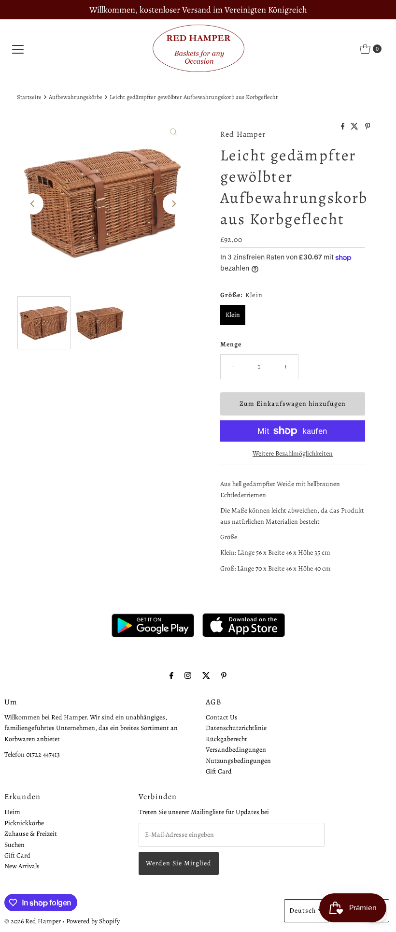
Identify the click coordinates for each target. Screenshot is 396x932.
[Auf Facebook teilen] (343, 127)
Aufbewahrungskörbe (75, 97)
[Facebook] (171, 675)
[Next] (173, 204)
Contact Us (222, 717)
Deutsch (302, 910)
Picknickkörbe (24, 823)
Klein (233, 314)
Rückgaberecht (226, 739)
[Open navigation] (18, 48)
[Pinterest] (223, 675)
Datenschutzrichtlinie (236, 727)
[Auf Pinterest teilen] (367, 127)
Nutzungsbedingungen (238, 760)
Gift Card (219, 771)
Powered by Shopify (93, 921)
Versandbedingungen (236, 749)
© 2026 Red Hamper (32, 921)
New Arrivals (22, 866)
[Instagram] (187, 675)
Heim (12, 812)
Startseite (29, 97)
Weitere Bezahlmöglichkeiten (293, 453)
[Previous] (32, 204)
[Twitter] (206, 675)
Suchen (14, 844)
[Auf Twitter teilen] (355, 127)
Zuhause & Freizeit (30, 833)
